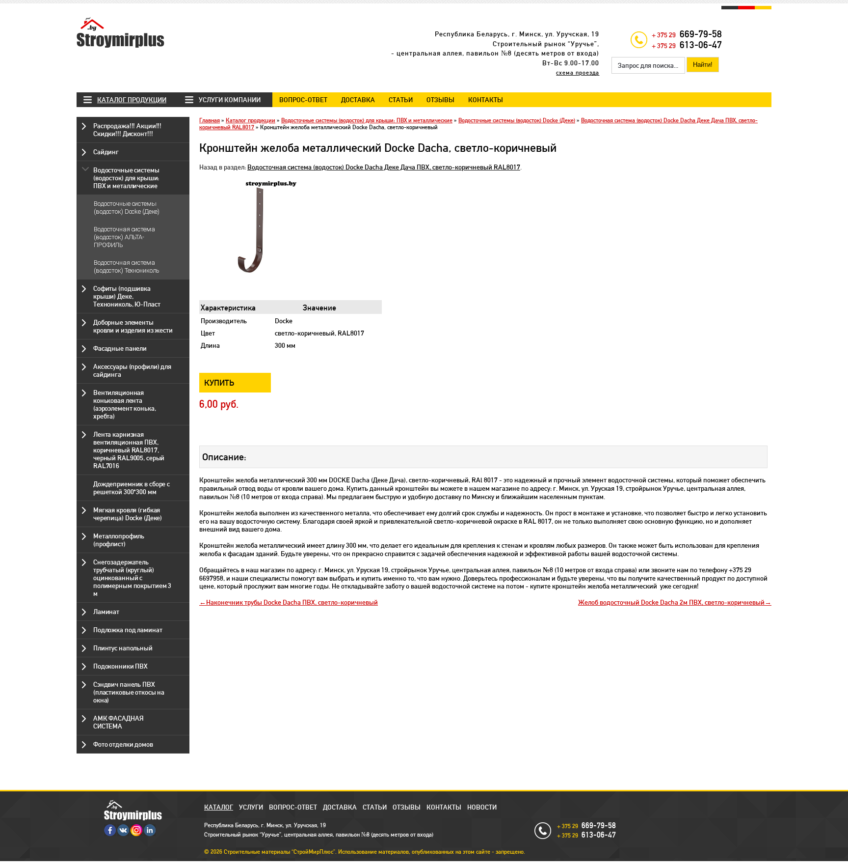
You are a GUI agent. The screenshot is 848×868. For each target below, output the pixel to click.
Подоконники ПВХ (120, 666)
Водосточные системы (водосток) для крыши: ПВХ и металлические (126, 178)
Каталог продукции (131, 100)
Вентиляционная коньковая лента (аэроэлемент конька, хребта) (124, 404)
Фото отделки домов (123, 744)
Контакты (485, 100)
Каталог (218, 807)
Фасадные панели (120, 348)
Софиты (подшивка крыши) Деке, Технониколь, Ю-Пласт (126, 296)
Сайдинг (106, 152)
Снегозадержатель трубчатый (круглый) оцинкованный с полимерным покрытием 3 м (132, 577)
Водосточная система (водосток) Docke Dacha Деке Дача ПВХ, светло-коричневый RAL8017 (383, 167)
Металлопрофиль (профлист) (118, 540)
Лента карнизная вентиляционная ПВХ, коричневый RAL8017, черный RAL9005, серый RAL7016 (128, 450)
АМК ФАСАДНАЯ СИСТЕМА (118, 722)
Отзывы (440, 100)
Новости (482, 807)
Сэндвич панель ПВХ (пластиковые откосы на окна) (128, 692)
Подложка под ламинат (127, 630)
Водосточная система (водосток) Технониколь (126, 266)
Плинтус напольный (123, 648)
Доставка (358, 100)
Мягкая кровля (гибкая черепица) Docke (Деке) (127, 514)
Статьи (401, 100)
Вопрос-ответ (303, 100)
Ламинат (106, 612)
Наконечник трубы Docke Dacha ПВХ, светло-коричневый (292, 602)
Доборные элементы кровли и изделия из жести (133, 326)
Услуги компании (230, 100)
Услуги (251, 807)
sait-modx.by (406, 864)
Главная (209, 120)
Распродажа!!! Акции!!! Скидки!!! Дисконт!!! (127, 130)
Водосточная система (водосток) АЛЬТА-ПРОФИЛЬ (124, 237)
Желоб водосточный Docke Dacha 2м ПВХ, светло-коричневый (671, 602)
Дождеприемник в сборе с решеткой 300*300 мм (131, 488)
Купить (219, 383)
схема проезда (577, 72)
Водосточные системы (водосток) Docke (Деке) (126, 207)
